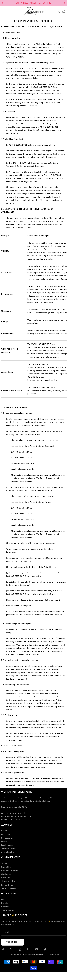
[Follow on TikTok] (45, 949)
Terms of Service (8, 848)
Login (3, 899)
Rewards (5, 906)
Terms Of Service (8, 888)
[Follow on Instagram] (19, 949)
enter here (45, 3)
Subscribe (12, 942)
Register (4, 903)
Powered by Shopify (47, 954)
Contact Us (6, 874)
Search (4, 830)
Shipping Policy (8, 881)
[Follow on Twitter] (11, 949)
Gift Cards (5, 877)
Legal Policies (7, 845)
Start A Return (7, 910)
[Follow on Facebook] (3, 949)
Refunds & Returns (9, 870)
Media (4, 841)
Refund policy (7, 852)
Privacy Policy (7, 885)
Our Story (5, 834)
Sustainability (7, 838)
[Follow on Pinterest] (28, 949)
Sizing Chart (6, 867)
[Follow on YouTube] (36, 949)
